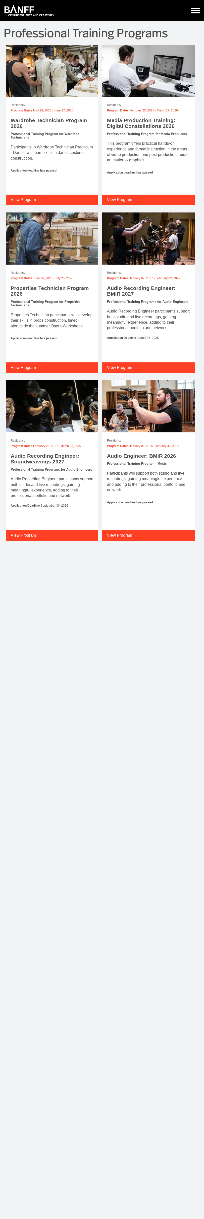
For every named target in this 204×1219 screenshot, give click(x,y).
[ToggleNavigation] (195, 10)
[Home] (29, 10)
